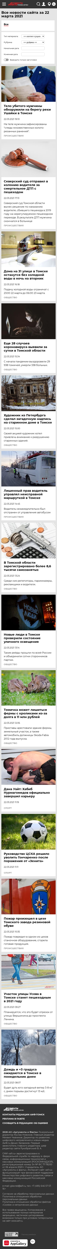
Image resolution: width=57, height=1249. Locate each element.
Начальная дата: (11, 48)
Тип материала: (11, 36)
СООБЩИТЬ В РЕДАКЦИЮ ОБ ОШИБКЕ (25, 1123)
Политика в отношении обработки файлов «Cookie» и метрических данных (26, 1203)
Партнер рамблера (28, 1234)
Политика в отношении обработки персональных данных (22, 1198)
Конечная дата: (11, 54)
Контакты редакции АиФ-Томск (23, 1114)
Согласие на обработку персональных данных (28, 1193)
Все (6, 24)
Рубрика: (8, 42)
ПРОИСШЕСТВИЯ (14, 136)
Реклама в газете (13, 1118)
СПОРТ (8, 808)
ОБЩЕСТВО (10, 297)
